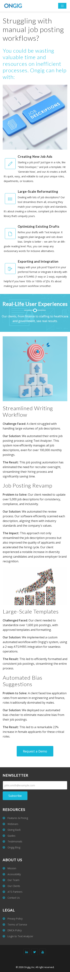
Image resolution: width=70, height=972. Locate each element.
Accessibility (14, 874)
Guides (11, 835)
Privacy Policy (15, 918)
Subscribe (15, 796)
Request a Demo (35, 751)
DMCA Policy (14, 930)
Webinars (12, 824)
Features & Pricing (17, 818)
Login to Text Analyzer (20, 936)
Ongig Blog (13, 847)
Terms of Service (17, 924)
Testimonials (14, 841)
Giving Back (14, 829)
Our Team (13, 880)
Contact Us (13, 897)
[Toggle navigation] (62, 6)
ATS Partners (14, 891)
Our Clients (13, 886)
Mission (11, 868)
